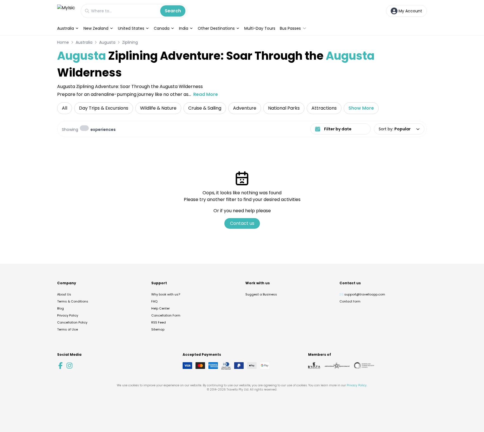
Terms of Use (67, 329)
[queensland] (364, 365)
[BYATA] (314, 365)
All (64, 108)
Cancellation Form (165, 315)
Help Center (160, 308)
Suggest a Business (261, 294)
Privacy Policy (67, 315)
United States (131, 28)
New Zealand (95, 28)
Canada (161, 28)
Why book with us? (165, 294)
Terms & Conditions (72, 301)
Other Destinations (216, 28)
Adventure (244, 108)
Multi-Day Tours (259, 28)
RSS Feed (158, 322)
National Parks (284, 108)
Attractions (324, 108)
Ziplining (130, 42)
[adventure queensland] (337, 365)
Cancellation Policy (72, 322)
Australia (65, 28)
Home (63, 42)
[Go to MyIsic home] (66, 10)
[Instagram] (69, 365)
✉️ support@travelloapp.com (362, 294)
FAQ (154, 301)
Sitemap (157, 329)
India (183, 28)
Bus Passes (290, 28)
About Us (64, 294)
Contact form (349, 301)
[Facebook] (60, 365)
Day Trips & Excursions (103, 108)
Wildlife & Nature (158, 108)
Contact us (242, 223)
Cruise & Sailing (204, 108)
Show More (361, 108)
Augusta (107, 42)
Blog (60, 308)
